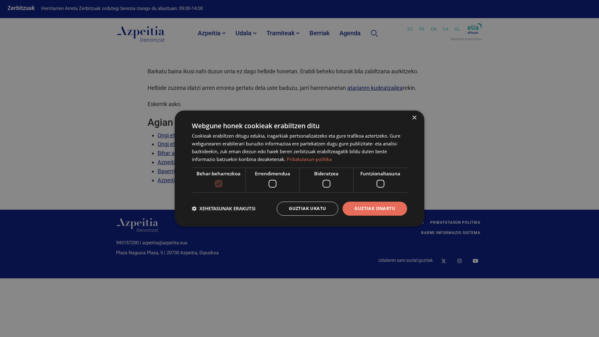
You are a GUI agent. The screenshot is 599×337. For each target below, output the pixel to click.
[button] (224, 208)
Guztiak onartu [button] (374, 208)
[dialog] (299, 168)
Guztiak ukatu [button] (307, 208)
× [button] (414, 117)
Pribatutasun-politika (309, 159)
